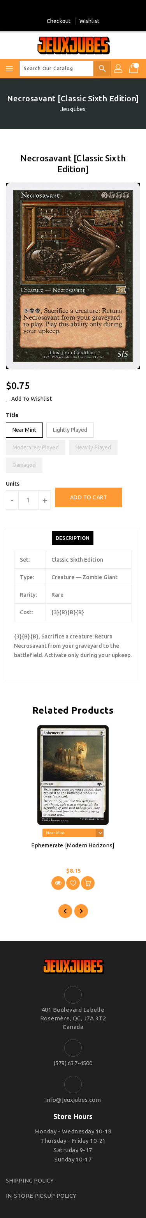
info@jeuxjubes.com (73, 1099)
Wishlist (89, 21)
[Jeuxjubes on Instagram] (80, 9)
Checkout (58, 21)
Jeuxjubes (73, 109)
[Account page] (119, 68)
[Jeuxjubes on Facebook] (66, 9)
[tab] (72, 538)
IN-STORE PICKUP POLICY (41, 1195)
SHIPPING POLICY (30, 1180)
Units (13, 483)
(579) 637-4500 (73, 1063)
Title (12, 415)
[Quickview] (58, 883)
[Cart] (134, 68)
